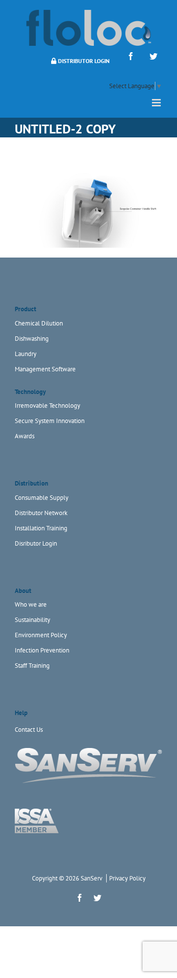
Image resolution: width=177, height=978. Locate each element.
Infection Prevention (42, 650)
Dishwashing (32, 338)
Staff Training (32, 665)
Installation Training (41, 528)
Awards (24, 436)
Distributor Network (41, 513)
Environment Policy (41, 635)
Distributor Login (83, 61)
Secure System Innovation (50, 421)
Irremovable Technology (47, 405)
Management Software (45, 369)
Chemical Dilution (39, 323)
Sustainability (32, 620)
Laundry (25, 354)
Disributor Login (36, 543)
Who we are (31, 604)
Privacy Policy (127, 878)
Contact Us (29, 729)
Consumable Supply (41, 497)
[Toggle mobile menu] (157, 103)
